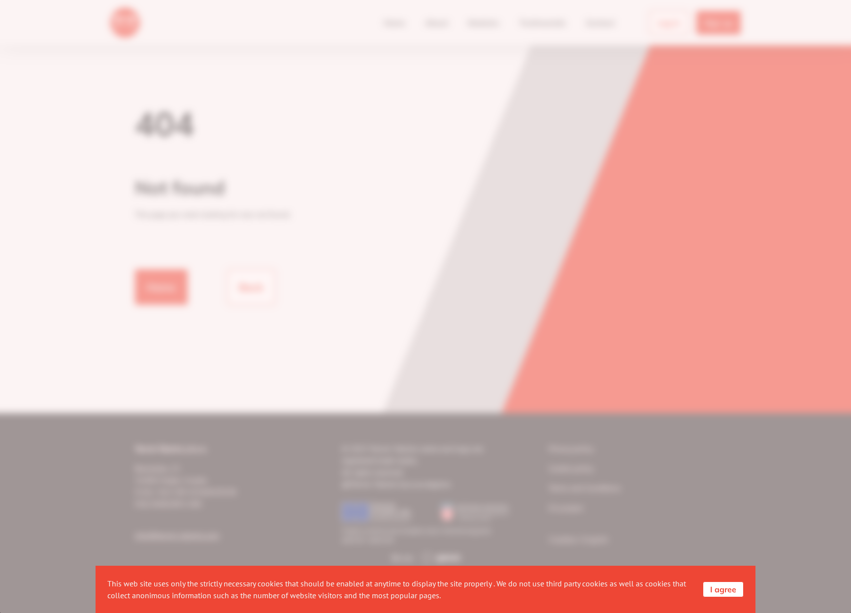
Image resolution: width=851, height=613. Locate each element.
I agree (723, 589)
